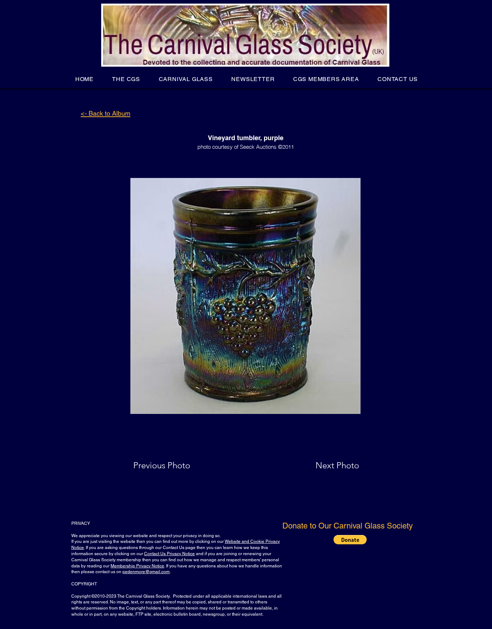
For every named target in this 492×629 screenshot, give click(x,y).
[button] (126, 79)
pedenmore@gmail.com (146, 571)
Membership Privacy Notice (137, 565)
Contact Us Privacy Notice (169, 553)
